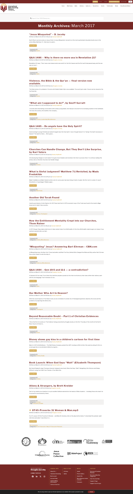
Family (42, 355)
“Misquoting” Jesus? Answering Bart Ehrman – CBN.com (63, 246)
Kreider (41, 403)
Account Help (123, 1)
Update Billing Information (54, 481)
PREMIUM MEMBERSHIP (114, 1)
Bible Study (39, 190)
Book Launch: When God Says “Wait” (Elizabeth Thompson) (65, 362)
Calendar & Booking (55, 473)
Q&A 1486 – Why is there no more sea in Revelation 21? (62, 57)
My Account (53, 476)
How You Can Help (94, 478)
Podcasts (79, 482)
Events (38, 50)
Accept (91, 491)
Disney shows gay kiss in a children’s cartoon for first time (64, 339)
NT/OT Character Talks (42, 426)
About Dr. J (53, 471)
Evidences (39, 263)
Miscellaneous (51, 119)
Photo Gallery (80, 473)
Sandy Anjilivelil (57, 36)
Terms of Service (55, 484)
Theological (44, 214)
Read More (33, 45)
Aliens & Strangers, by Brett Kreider (51, 385)
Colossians (36, 403)
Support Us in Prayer (95, 483)
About (100, 1)
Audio (78, 471)
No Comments (34, 425)
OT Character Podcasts (55, 426)
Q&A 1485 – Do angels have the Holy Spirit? (55, 126)
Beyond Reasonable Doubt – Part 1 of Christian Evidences (64, 316)
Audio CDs (79, 476)
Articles (38, 119)
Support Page (94, 481)
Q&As (37, 74)
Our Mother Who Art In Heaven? (48, 293)
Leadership (44, 119)
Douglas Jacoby (57, 60)
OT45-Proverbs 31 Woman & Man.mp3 (55, 410)
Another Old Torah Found (44, 197)
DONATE (95, 1)
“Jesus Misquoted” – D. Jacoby (47, 34)
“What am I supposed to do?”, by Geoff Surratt (57, 103)
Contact (105, 1)
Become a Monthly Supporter (95, 475)
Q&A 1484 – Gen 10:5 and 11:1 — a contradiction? (58, 269)
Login (130, 1)
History (38, 214)
